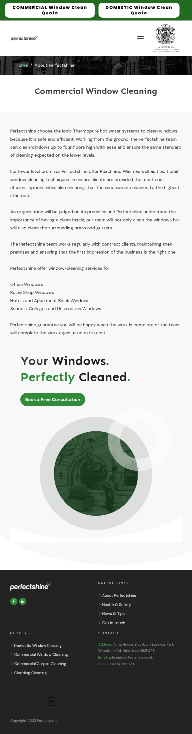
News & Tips (113, 613)
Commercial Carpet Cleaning (40, 663)
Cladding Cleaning (30, 672)
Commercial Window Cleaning (41, 654)
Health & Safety (116, 604)
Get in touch (113, 622)
